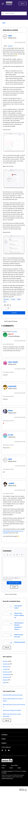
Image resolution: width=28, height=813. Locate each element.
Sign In (22, 3)
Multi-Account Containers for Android (12, 730)
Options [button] (26, 22)
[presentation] (4, 574)
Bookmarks (6, 314)
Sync (5, 316)
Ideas (3, 22)
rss (11, 319)
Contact (20, 787)
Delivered (5, 700)
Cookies (12, 787)
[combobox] (14, 13)
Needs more (6, 686)
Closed (4, 702)
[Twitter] (2, 770)
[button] (4, 322)
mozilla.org (4, 785)
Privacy (3, 787)
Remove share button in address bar (19, 634)
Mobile (20, 314)
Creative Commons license (8, 798)
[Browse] (3, 3)
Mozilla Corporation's (9, 791)
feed (8, 319)
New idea (10, 45)
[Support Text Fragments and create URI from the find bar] (20, 336)
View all (7, 667)
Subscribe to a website (9, 30)
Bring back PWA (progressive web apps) (13, 715)
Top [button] (2, 809)
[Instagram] (5, 770)
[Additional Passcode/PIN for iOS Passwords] (23, 336)
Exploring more (7, 692)
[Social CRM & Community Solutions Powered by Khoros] (22, 809)
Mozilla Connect (9, 3)
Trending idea (6, 684)
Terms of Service (15, 785)
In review (5, 689)
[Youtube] (8, 770)
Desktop (14, 314)
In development (7, 694)
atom (5, 319)
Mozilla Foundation (6, 793)
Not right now (6, 697)
